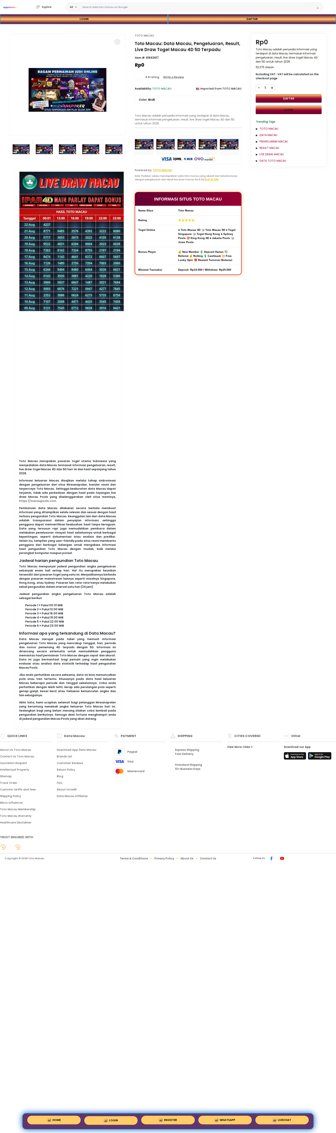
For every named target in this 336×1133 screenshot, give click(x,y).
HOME (56, 1121)
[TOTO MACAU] (10, 7)
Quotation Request (13, 763)
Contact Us (208, 858)
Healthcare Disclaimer (16, 822)
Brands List (64, 756)
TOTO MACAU (144, 36)
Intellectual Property (14, 770)
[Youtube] (282, 859)
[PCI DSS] (3, 847)
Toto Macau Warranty (16, 816)
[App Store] (295, 757)
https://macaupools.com (37, 501)
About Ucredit (67, 789)
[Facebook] (271, 859)
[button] (117, 42)
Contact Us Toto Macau (17, 756)
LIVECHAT (284, 1121)
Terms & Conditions (134, 858)
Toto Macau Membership (18, 809)
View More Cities (239, 747)
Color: (147, 100)
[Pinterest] (291, 859)
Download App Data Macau (76, 750)
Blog (60, 776)
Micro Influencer (11, 803)
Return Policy (66, 770)
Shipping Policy (10, 796)
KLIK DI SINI (212, 179)
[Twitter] (287, 859)
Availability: (143, 89)
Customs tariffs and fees (18, 789)
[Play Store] (319, 757)
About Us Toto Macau (15, 750)
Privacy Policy (164, 858)
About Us (186, 858)
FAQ (59, 783)
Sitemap (6, 776)
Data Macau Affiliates (72, 796)
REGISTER (170, 1121)
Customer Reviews (70, 763)
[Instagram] (276, 859)
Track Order (8, 783)
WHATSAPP (227, 1121)
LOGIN (84, 19)
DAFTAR (252, 19)
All (71, 7)
